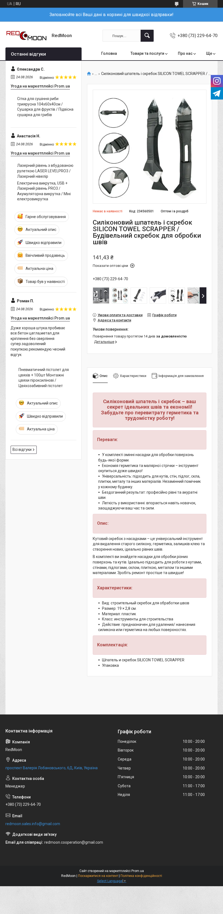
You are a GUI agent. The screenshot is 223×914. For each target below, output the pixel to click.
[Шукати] (147, 36)
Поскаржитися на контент (98, 876)
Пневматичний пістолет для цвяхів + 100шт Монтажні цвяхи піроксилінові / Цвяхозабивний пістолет (43, 377)
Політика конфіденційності (141, 876)
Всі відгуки (22, 449)
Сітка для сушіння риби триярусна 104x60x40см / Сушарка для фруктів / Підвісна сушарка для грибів (45, 106)
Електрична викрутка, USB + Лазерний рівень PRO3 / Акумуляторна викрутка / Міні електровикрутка (44, 191)
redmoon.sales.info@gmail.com (32, 824)
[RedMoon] (26, 36)
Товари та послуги (147, 53)
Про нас (185, 53)
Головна (109, 53)
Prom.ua (137, 871)
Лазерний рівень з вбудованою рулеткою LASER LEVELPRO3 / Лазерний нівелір (45, 170)
